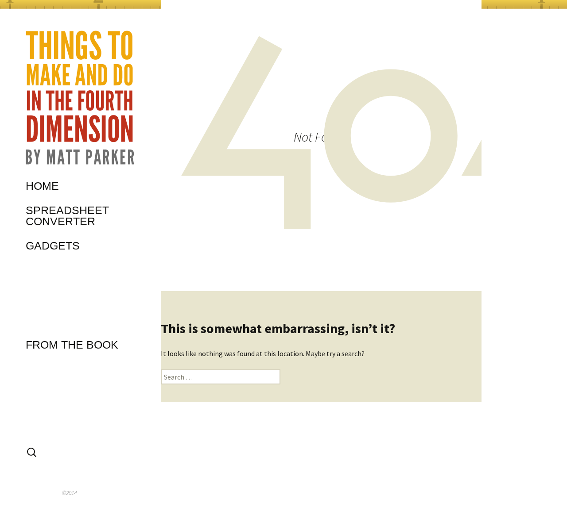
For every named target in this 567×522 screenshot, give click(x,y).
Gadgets (53, 245)
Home (42, 186)
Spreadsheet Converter (67, 215)
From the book (72, 344)
